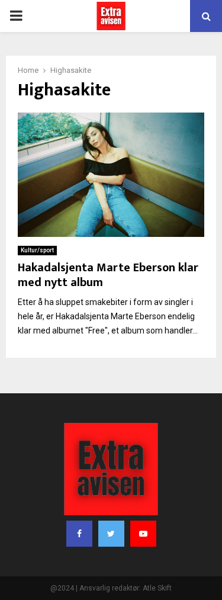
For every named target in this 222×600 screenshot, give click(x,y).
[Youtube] (143, 534)
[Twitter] (111, 534)
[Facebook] (79, 534)
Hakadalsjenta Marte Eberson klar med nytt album (108, 275)
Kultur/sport (37, 250)
